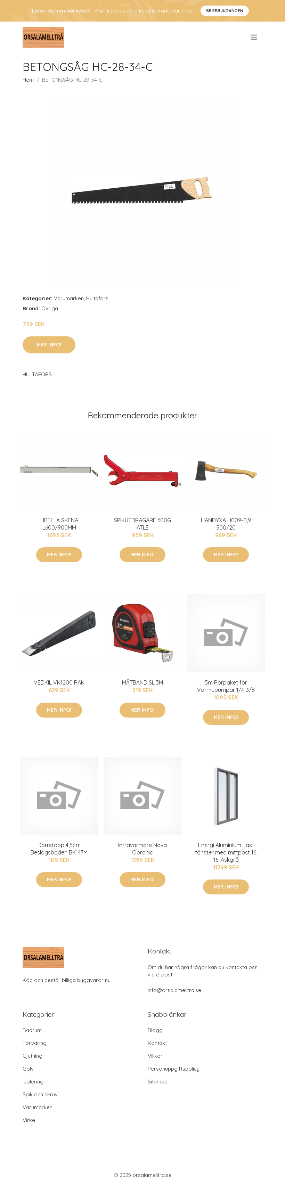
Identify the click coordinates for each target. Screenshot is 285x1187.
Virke (29, 1120)
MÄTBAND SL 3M (142, 682)
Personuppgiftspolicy (174, 1068)
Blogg (155, 1030)
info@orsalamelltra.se (174, 990)
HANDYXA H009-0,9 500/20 (226, 524)
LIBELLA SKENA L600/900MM (59, 524)
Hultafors (97, 298)
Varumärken (69, 298)
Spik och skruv (40, 1094)
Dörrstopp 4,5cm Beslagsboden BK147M (59, 849)
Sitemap (158, 1081)
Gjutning (32, 1056)
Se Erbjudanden (224, 10)
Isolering (33, 1081)
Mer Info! (49, 345)
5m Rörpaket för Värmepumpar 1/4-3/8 (226, 686)
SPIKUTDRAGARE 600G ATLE (142, 524)
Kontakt (157, 1043)
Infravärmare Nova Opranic (142, 849)
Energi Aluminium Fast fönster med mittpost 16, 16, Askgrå (226, 852)
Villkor (155, 1056)
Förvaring (35, 1043)
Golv (28, 1068)
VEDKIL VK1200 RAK (59, 682)
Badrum (32, 1030)
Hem (28, 79)
